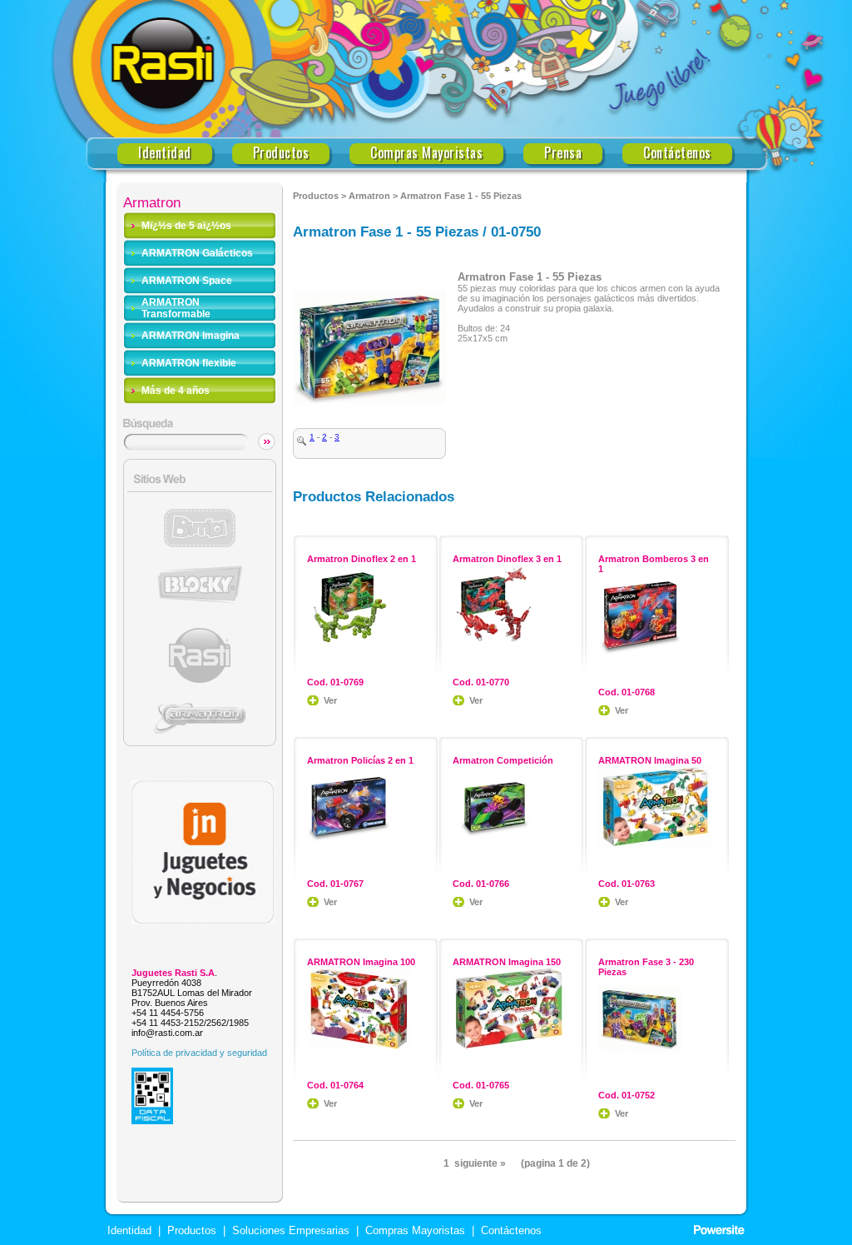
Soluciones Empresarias (289, 1231)
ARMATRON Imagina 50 (649, 760)
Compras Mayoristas (426, 152)
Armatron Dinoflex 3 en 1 (507, 559)
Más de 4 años (175, 390)
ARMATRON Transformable (176, 308)
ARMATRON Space (186, 280)
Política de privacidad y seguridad (199, 1053)
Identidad (164, 152)
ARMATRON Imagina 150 (507, 962)
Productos (281, 152)
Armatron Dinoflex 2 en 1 (361, 559)
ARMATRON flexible (188, 363)
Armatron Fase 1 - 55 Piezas (461, 196)
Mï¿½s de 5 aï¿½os (186, 226)
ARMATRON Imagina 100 (361, 962)
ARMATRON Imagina (190, 335)
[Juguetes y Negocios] (203, 920)
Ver (330, 700)
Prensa (563, 152)
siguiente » (480, 1163)
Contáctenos (677, 152)
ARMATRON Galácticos (197, 253)
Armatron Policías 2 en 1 (360, 760)
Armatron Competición (503, 760)
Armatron (369, 196)
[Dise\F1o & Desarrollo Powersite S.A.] (719, 1230)
